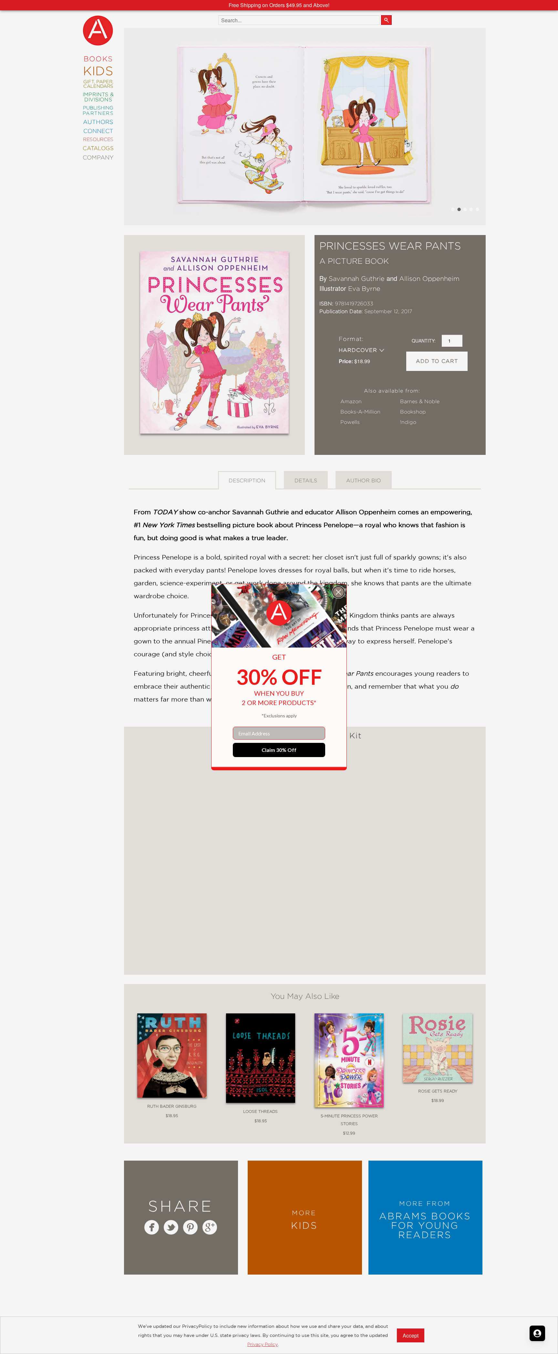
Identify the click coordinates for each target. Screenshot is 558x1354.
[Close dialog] (338, 592)
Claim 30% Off (279, 750)
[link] (279, 613)
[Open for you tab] (537, 1333)
